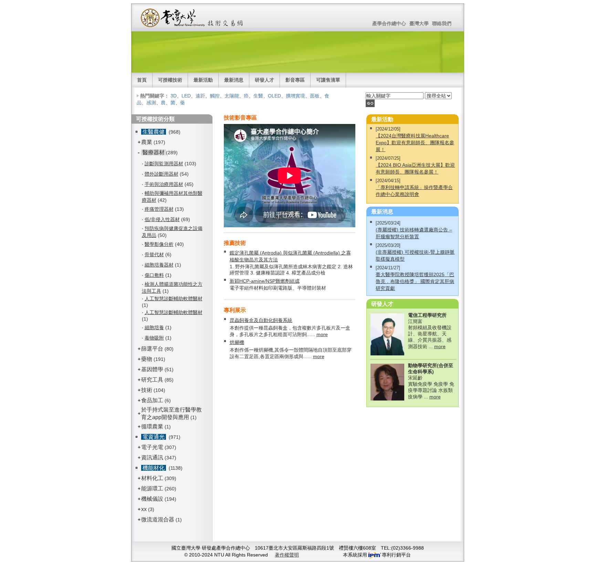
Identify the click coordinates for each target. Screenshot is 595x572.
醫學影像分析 (159, 244)
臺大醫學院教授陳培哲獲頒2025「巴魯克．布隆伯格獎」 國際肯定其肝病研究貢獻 (415, 281)
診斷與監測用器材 (164, 163)
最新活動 (203, 80)
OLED (274, 95)
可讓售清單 (328, 80)
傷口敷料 (154, 275)
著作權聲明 (287, 555)
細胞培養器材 (159, 265)
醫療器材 (153, 152)
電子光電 (152, 447)
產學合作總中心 (389, 23)
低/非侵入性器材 (162, 219)
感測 (151, 102)
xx (144, 509)
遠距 (200, 95)
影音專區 (295, 80)
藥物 (146, 359)
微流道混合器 (157, 519)
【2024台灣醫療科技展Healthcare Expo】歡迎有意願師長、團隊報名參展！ (415, 142)
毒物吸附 (154, 338)
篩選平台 (152, 349)
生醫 (258, 95)
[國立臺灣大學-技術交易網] (192, 18)
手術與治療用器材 (164, 184)
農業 (146, 142)
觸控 (215, 95)
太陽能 (232, 95)
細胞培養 (154, 327)
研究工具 (152, 380)
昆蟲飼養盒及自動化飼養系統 (261, 320)
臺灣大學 (419, 23)
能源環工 (152, 488)
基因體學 (152, 369)
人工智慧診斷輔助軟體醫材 (173, 298)
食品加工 (152, 400)
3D (173, 95)
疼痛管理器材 (159, 209)
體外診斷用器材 (161, 174)
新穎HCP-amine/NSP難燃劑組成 (265, 281)
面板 (315, 95)
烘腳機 (237, 342)
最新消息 (233, 80)
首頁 (142, 80)
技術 (146, 390)
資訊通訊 (152, 457)
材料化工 (152, 478)
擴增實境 (295, 95)
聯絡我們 (441, 23)
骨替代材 (154, 254)
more (322, 334)
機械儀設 (152, 499)
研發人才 (264, 80)
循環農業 (152, 426)
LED (186, 95)
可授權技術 (170, 80)
